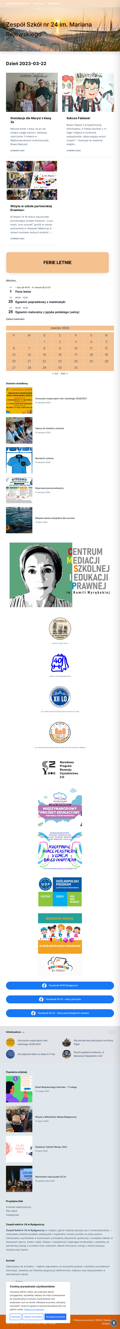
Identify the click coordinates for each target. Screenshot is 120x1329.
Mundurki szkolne (44, 458)
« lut (55, 373)
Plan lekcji (38, 3)
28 (29, 367)
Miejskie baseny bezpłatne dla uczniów (55, 518)
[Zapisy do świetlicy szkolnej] (19, 430)
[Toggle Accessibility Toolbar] (114, 1323)
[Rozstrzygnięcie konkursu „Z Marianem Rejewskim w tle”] (66, 1054)
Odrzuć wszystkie (33, 1316)
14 (29, 354)
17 (75, 354)
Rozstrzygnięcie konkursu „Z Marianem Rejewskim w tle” (89, 1054)
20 (14, 361)
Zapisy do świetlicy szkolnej (49, 428)
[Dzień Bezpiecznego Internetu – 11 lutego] (19, 1089)
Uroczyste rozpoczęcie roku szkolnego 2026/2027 (61, 398)
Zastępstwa (54, 3)
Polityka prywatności (34, 1309)
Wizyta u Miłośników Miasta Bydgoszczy (56, 1117)
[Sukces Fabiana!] (88, 92)
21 (29, 361)
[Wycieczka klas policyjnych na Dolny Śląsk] (66, 1042)
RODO (99, 1320)
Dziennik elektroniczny (17, 3)
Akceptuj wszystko (55, 1316)
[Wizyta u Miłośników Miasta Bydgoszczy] (19, 1119)
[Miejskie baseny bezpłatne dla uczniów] (19, 520)
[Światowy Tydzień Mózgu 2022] (19, 1149)
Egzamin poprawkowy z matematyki (40, 302)
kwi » (64, 373)
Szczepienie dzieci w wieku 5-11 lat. (36, 1054)
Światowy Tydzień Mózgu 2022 (51, 1147)
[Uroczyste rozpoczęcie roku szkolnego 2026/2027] (19, 400)
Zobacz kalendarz (15, 319)
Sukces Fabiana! (78, 118)
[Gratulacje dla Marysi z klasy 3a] (32, 92)
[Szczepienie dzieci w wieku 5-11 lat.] (10, 1054)
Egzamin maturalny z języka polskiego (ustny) (47, 312)
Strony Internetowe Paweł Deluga (38, 1323)
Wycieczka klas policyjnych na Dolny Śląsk (93, 1042)
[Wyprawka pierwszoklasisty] (19, 490)
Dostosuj (15, 1316)
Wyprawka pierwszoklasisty (49, 488)
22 (44, 361)
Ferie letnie (23, 291)
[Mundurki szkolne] (19, 460)
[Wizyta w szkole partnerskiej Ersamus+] (32, 180)
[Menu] (112, 29)
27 (14, 367)
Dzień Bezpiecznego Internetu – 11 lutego (56, 1087)
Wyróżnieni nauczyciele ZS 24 (50, 1176)
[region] (38, 1302)
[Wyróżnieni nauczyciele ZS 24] (19, 1179)
